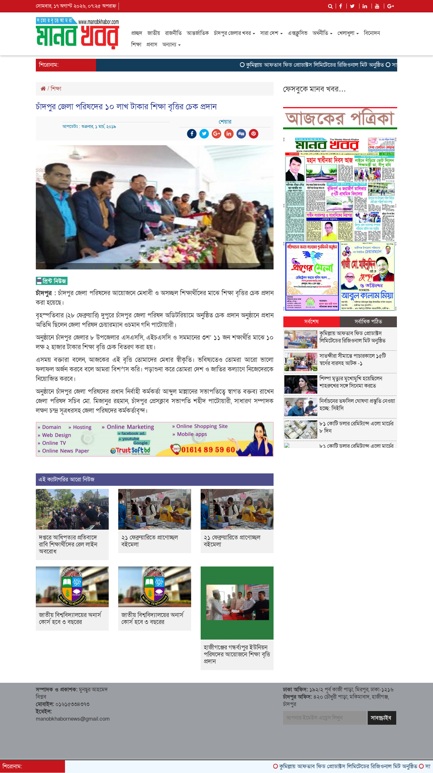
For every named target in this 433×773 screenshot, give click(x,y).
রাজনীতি (173, 33)
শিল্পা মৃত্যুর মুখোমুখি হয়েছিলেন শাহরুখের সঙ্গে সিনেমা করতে (351, 382)
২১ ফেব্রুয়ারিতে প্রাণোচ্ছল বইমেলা (149, 541)
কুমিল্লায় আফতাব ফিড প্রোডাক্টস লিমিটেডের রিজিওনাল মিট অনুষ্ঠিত (292, 65)
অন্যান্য (170, 44)
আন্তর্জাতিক (198, 33)
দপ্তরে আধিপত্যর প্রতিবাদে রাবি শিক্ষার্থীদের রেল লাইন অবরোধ (68, 545)
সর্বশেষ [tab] (311, 321)
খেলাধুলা (347, 33)
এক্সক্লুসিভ (297, 33)
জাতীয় (153, 33)
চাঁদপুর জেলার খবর (233, 33)
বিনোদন (372, 33)
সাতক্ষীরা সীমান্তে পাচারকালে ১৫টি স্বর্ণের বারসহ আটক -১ (353, 359)
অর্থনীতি (321, 33)
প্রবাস (151, 44)
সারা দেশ (270, 33)
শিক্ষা (136, 44)
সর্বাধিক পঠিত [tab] (368, 321)
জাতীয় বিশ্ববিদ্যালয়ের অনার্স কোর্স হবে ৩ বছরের (70, 618)
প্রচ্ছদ (136, 33)
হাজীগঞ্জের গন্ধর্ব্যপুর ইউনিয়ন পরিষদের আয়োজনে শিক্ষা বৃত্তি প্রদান (237, 655)
